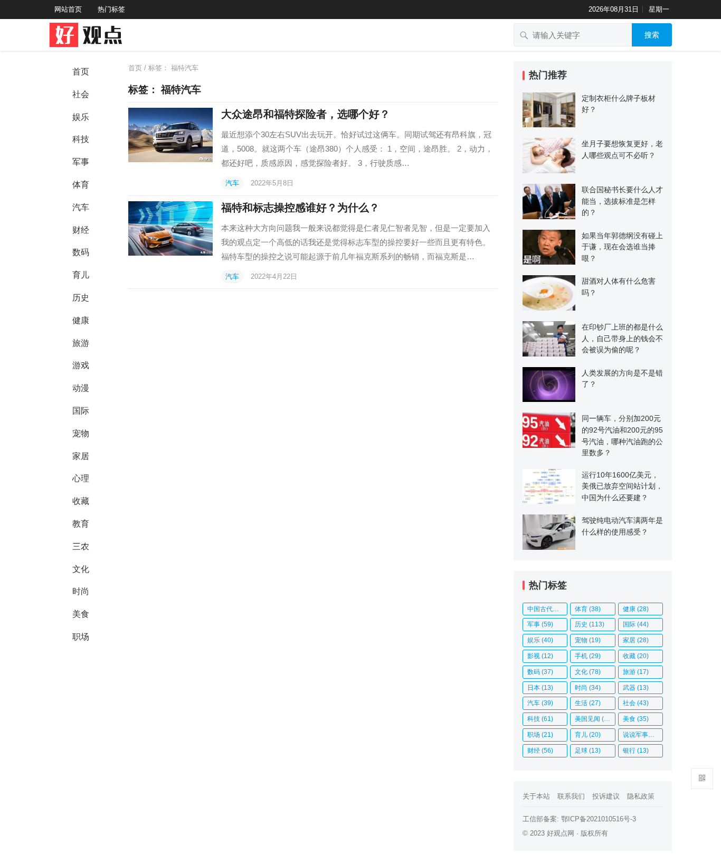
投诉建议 (606, 796)
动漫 (80, 387)
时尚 (80, 591)
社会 (80, 94)
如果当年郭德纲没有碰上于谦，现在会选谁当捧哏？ (622, 247)
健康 (80, 320)
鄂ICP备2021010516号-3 (598, 819)
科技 (80, 139)
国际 (80, 410)
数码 (80, 252)
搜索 (651, 35)
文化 (80, 569)
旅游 (80, 343)
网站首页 (68, 9)
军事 (80, 161)
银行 (636, 750)
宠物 (80, 433)
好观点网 (560, 833)
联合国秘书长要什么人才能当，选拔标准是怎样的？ (622, 201)
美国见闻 (594, 719)
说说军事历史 (643, 734)
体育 (80, 184)
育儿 (80, 274)
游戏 (80, 365)
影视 (540, 656)
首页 (80, 71)
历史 (80, 297)
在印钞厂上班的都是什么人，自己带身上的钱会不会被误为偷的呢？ (622, 338)
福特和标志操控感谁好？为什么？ (300, 207)
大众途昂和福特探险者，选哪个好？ (305, 114)
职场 (80, 636)
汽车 (80, 207)
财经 (80, 230)
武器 (636, 687)
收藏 (80, 500)
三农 (80, 546)
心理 (80, 478)
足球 (588, 750)
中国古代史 (547, 609)
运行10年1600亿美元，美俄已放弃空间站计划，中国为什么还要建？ (622, 486)
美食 (80, 614)
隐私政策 (640, 796)
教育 (80, 523)
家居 (80, 456)
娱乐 (80, 117)
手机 (588, 656)
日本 (540, 687)
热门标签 (111, 9)
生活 (588, 703)
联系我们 (571, 796)
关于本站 (536, 796)
